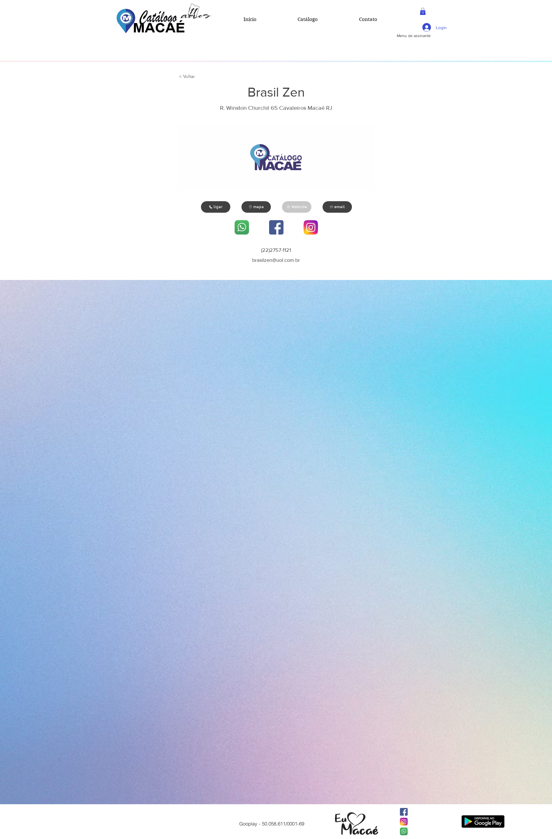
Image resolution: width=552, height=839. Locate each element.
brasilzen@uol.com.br (276, 260)
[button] (423, 11)
